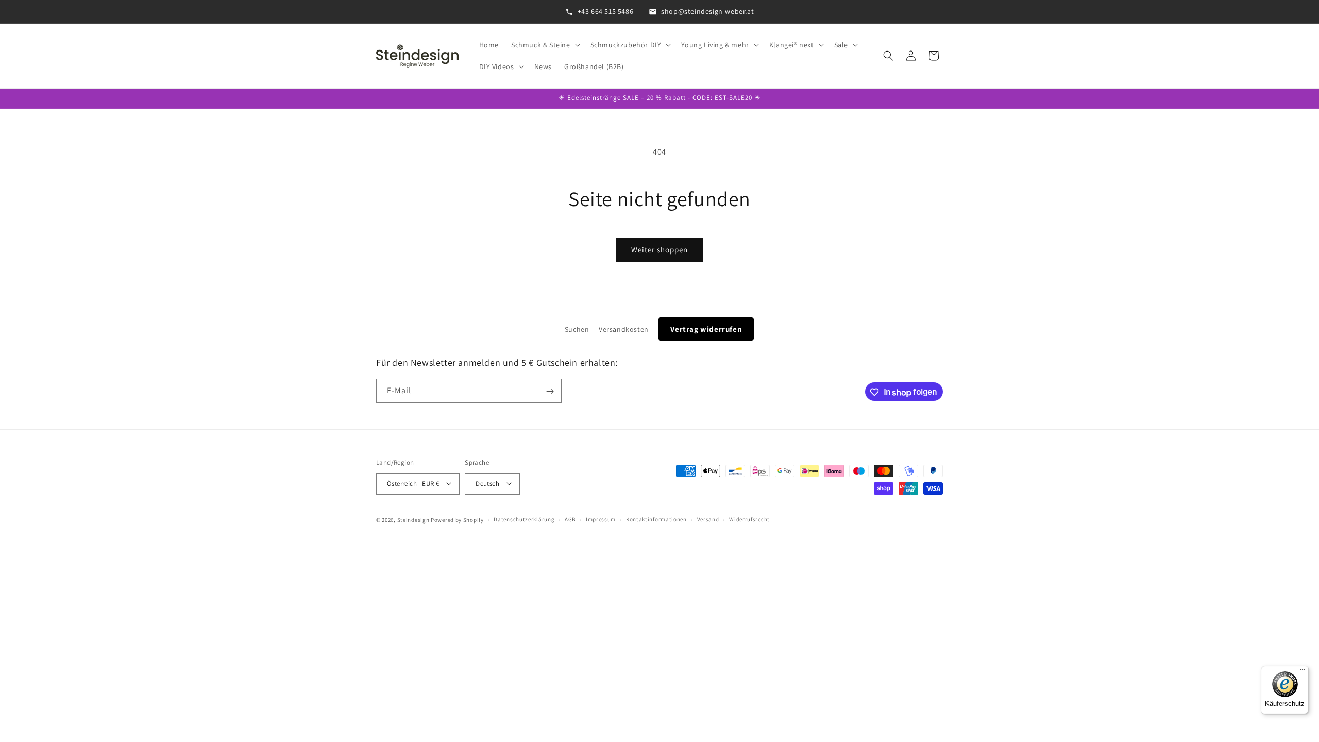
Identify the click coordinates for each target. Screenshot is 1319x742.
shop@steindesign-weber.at (707, 11)
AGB (570, 519)
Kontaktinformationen (656, 519)
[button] (544, 45)
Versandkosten (624, 329)
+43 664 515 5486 (606, 11)
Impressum (601, 519)
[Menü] (1302, 672)
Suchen (577, 329)
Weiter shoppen (659, 250)
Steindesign (413, 519)
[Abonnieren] (549, 391)
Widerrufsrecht (749, 519)
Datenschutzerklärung (524, 519)
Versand (708, 519)
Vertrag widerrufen (706, 329)
